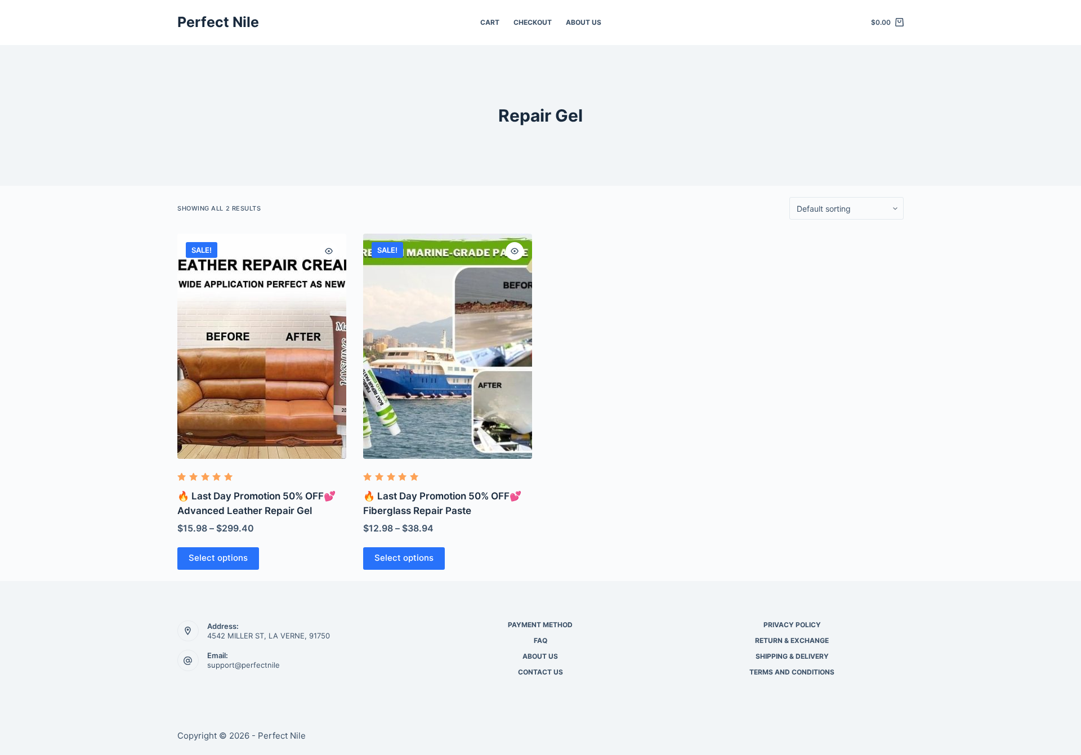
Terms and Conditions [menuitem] (791, 672)
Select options (218, 557)
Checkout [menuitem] (532, 22)
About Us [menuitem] (583, 22)
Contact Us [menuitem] (540, 672)
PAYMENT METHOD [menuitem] (540, 624)
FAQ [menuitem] (540, 640)
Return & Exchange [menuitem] (792, 640)
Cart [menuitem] (489, 22)
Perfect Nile (218, 22)
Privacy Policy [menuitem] (792, 624)
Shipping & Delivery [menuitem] (792, 656)
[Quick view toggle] (329, 251)
